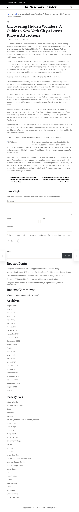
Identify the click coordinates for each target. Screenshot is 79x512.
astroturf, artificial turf (15, 405)
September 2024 (13, 383)
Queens (9, 480)
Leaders (10, 448)
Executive (10, 430)
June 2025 (11, 351)
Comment (11, 201)
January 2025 (12, 369)
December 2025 (13, 330)
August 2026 (12, 306)
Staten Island (12, 483)
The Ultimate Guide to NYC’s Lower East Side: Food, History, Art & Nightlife (36, 276)
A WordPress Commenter (16, 295)
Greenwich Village (14, 441)
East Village (11, 427)
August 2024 (12, 387)
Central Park (11, 423)
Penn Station (12, 476)
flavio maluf (11, 434)
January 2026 (12, 327)
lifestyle (10, 451)
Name (10, 218)
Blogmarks (52, 507)
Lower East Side (13, 455)
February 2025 (12, 366)
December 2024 (13, 373)
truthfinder (11, 490)
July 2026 (11, 309)
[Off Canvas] (8, 7)
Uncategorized (12, 494)
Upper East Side (13, 497)
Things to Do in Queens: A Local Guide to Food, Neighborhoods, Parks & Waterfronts (35, 284)
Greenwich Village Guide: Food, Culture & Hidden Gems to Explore (32, 279)
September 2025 (13, 341)
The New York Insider (39, 7)
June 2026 (11, 313)
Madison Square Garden (16, 462)
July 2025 (11, 348)
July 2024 (11, 390)
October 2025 (12, 337)
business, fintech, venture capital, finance (23, 420)
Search (9, 251)
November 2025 (13, 334)
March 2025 (11, 362)
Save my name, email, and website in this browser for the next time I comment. (39, 235)
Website (10, 227)
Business (10, 416)
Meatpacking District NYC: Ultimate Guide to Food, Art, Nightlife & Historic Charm (39, 272)
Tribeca (9, 487)
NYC (8, 22)
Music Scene (11, 469)
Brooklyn (10, 413)
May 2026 (11, 316)
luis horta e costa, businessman (19, 458)
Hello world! (34, 295)
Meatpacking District (15, 465)
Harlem (9, 444)
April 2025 (11, 359)
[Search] (71, 7)
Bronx (9, 409)
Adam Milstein (12, 402)
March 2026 (11, 323)
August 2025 (12, 344)
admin (10, 39)
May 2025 (11, 355)
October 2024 (12, 380)
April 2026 (11, 320)
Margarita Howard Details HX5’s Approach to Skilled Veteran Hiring (33, 269)
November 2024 (13, 376)
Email (43, 218)
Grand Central (12, 437)
